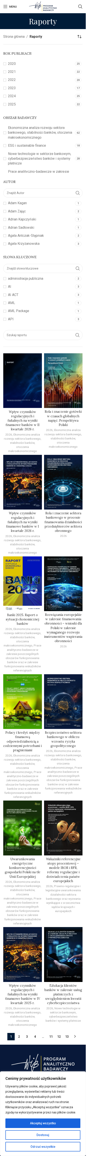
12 (59, 1036)
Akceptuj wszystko (43, 1123)
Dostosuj (43, 1135)
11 (51, 1036)
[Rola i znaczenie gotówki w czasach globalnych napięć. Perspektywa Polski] (63, 380)
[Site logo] (43, 6)
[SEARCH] (78, 335)
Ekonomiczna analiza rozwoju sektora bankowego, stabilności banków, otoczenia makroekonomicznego (22, 443)
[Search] (80, 6)
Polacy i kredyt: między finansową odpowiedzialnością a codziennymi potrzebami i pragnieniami (22, 741)
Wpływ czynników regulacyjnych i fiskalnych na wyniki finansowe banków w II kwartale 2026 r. (23, 420)
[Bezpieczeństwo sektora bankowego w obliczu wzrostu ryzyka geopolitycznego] (63, 701)
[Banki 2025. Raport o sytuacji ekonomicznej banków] (22, 583)
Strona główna (14, 37)
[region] (43, 1113)
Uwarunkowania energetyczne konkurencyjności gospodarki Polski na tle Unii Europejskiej (22, 868)
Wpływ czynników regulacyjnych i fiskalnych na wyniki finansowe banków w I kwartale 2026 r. (22, 522)
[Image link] (43, 1063)
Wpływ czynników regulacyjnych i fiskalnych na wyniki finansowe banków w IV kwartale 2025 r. (22, 994)
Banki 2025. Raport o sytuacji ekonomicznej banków (22, 619)
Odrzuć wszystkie (42, 1146)
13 (67, 1036)
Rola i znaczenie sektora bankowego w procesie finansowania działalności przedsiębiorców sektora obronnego (63, 522)
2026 (8, 434)
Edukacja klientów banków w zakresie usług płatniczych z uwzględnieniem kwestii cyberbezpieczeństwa (63, 994)
